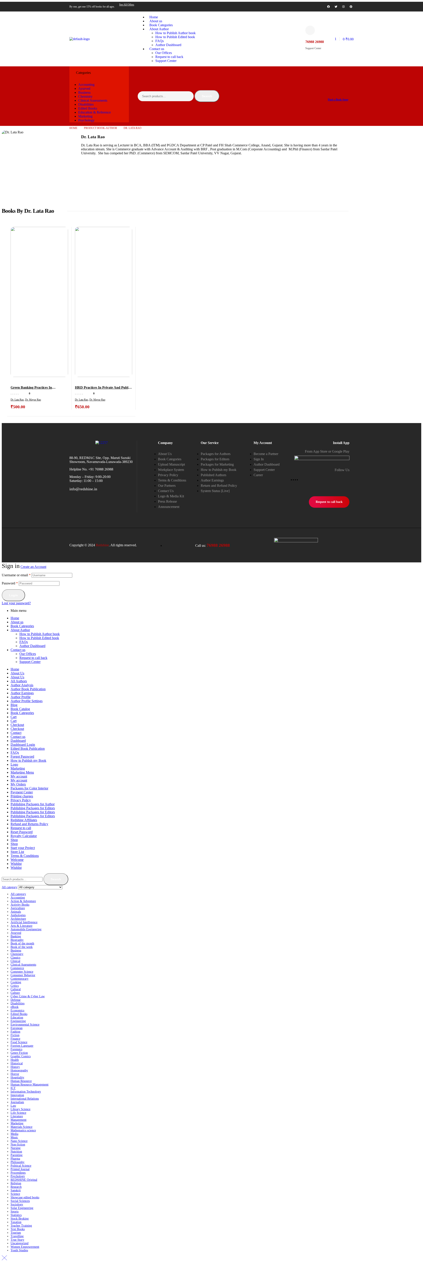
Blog (14, 705)
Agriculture (18, 908)
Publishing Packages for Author (33, 804)
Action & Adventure (23, 901)
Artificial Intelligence (24, 922)
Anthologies (18, 915)
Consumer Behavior (23, 975)
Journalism (17, 1102)
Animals (16, 911)
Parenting (16, 1155)
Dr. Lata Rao (17, 399)
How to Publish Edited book (39, 638)
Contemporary (19, 978)
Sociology (17, 1204)
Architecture (18, 918)
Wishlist (16, 864)
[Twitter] (336, 6)
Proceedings (18, 1172)
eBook (15, 1007)
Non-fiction (18, 1144)
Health (15, 1060)
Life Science (18, 1112)
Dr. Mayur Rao (33, 399)
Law (13, 1105)
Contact (16, 733)
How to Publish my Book (28, 760)
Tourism (16, 1232)
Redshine (102, 545)
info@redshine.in (83, 489)
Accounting (18, 897)
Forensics (16, 1049)
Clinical (15, 961)
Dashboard (18, 741)
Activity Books (20, 904)
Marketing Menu (22, 772)
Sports (15, 1211)
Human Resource (21, 1081)
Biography (17, 940)
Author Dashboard (32, 646)
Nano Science (19, 1141)
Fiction (15, 1035)
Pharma (15, 1158)
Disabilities (17, 1003)
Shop (14, 840)
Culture (15, 992)
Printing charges (22, 796)
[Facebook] (328, 6)
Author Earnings (22, 693)
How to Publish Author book (39, 634)
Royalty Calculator (24, 836)
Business (16, 950)
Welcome (17, 860)
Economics (17, 1010)
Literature (17, 1116)
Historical (17, 1063)
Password (10, 583)
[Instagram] (343, 6)
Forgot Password (22, 756)
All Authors (19, 681)
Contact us (18, 650)
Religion (16, 1183)
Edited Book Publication (28, 748)
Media (14, 1134)
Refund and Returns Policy (29, 824)
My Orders (18, 784)
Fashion (15, 1031)
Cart (14, 717)
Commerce (17, 968)
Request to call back (33, 658)
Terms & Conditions (25, 856)
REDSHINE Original (24, 1179)
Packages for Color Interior (29, 788)
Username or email (16, 575)
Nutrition (16, 1151)
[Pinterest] (351, 6)
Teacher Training (21, 1225)
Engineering (18, 1021)
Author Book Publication (28, 689)
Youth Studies (19, 1250)
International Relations (25, 1098)
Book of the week (22, 947)
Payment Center (22, 792)
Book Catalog (20, 709)
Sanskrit (16, 1190)
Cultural (16, 989)
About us (17, 622)
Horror (15, 1074)
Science (15, 1194)
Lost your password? (16, 603)
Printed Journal (20, 1169)
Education (17, 1017)
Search (207, 96)
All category (18, 894)
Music (14, 1137)
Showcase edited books (25, 1197)
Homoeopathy (19, 1070)
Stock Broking (20, 1218)
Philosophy (17, 1162)
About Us (17, 673)
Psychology (18, 1176)
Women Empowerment (25, 1246)
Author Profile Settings (27, 701)
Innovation (17, 1095)
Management (18, 1119)
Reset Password (22, 832)
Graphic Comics (21, 1056)
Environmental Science (25, 1024)
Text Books (18, 1229)
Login (13, 595)
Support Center (30, 662)
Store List (17, 852)
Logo (14, 764)
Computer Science (22, 971)
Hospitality (17, 1077)
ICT (13, 1088)
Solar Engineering (22, 1208)
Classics (15, 957)
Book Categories (22, 626)
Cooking (16, 982)
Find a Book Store (338, 99)
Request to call (21, 828)
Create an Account (33, 567)
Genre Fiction (19, 1052)
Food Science (19, 1042)
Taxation (16, 1222)
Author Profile (21, 697)
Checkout (17, 725)
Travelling (17, 1236)
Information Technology (26, 1091)
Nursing (15, 1148)
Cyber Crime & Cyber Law (28, 996)
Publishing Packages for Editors (33, 808)
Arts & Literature (21, 925)
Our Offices (27, 654)
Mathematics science (23, 1130)
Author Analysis (22, 685)
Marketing (18, 768)
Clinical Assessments (23, 964)
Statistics (16, 1215)
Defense (15, 1000)
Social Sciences (20, 1201)
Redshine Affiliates (24, 820)
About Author (20, 630)
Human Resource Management (29, 1084)
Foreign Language (22, 1045)
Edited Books (19, 1014)
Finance (15, 1038)
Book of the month (22, 943)
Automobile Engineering (26, 929)
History (15, 1067)
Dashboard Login (23, 744)
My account (19, 776)
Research (16, 1186)
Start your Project (23, 848)
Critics (15, 985)
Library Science (20, 1109)
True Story (17, 1239)
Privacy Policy (21, 800)
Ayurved (16, 933)
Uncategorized (19, 1243)
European (16, 1028)
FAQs (23, 642)
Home (73, 128)
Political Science (21, 1165)
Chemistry (17, 954)
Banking (16, 936)
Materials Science (21, 1127)
